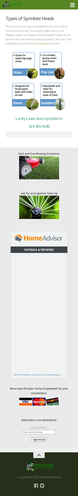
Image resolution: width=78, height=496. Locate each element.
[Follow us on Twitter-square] (42, 485)
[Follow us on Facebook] (36, 485)
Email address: (39, 427)
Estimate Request (43, 43)
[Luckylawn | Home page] (15, 5)
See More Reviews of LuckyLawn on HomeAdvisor (37, 375)
